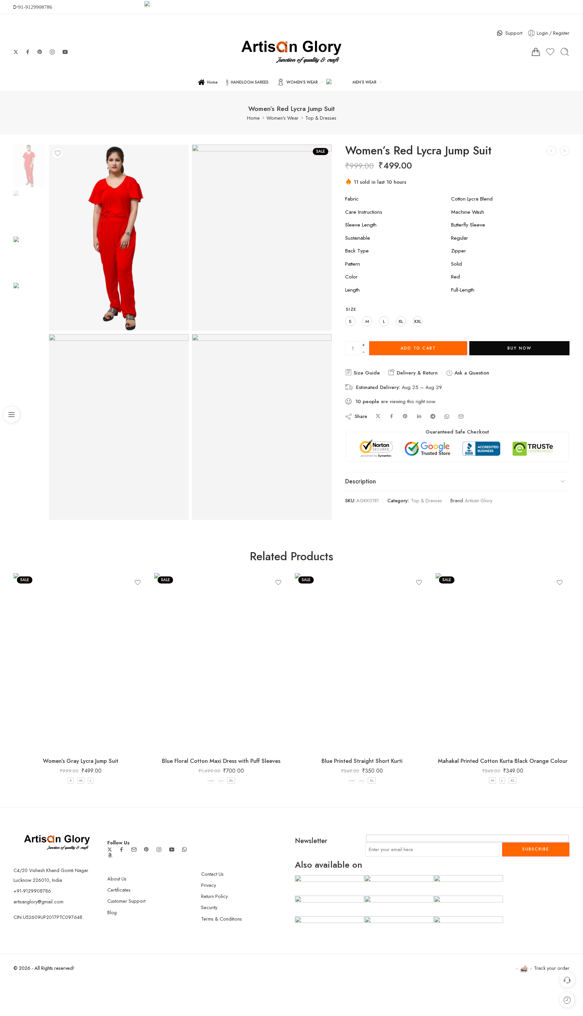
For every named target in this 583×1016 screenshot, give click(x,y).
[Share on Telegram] (433, 416)
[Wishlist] (57, 153)
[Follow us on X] (15, 52)
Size (351, 309)
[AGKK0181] (29, 165)
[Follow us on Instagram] (52, 52)
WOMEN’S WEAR (302, 82)
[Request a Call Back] (567, 979)
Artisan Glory (478, 500)
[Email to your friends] (461, 416)
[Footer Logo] (57, 841)
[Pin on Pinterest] (405, 416)
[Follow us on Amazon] (110, 855)
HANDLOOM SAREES (250, 82)
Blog (112, 912)
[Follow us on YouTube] (65, 52)
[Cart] (535, 52)
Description (360, 481)
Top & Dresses (320, 117)
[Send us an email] (134, 849)
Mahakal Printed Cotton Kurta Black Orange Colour (502, 761)
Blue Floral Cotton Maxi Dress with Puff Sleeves (221, 761)
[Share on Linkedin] (419, 416)
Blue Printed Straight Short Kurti (362, 761)
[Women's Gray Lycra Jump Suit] (565, 151)
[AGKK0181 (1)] (262, 427)
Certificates (119, 889)
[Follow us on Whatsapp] (184, 849)
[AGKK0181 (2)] (262, 238)
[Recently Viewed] (567, 1000)
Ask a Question (471, 373)
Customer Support (126, 900)
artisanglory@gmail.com (38, 901)
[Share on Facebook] (391, 416)
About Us (117, 878)
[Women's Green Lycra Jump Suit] (551, 151)
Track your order (552, 968)
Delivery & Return (416, 373)
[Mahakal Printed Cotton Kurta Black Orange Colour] (503, 662)
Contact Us (212, 873)
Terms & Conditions (221, 918)
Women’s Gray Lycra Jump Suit (80, 761)
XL (231, 780)
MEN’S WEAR (365, 82)
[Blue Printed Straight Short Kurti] (362, 662)
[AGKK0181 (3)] (119, 427)
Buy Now (519, 348)
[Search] (565, 52)
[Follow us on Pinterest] (40, 52)
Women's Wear (283, 117)
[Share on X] (378, 416)
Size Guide (366, 373)
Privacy (208, 885)
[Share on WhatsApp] (447, 416)
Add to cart (418, 348)
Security (209, 907)
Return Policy (214, 896)
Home (212, 82)
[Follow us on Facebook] (27, 52)
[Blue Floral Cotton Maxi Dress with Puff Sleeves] (221, 662)
